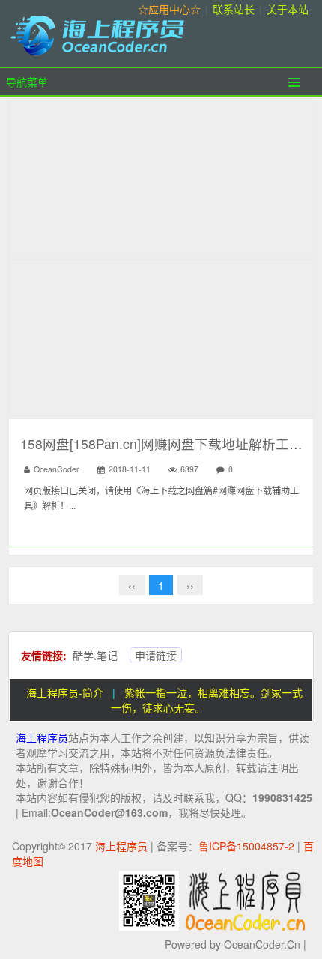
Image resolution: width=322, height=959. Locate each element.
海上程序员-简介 (64, 692)
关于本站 (288, 8)
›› (190, 585)
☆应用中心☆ (169, 8)
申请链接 (156, 655)
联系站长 (234, 8)
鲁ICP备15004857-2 (246, 845)
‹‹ (132, 585)
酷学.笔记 (95, 655)
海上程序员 (42, 737)
